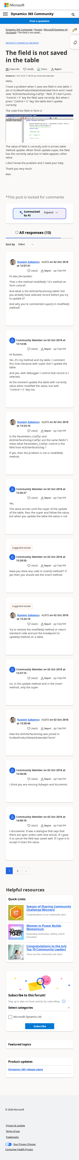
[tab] (33, 234)
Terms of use (13, 1131)
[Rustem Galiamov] (13, 262)
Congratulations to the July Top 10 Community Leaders (46, 948)
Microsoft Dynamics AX (27, 1016)
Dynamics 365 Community (32, 14)
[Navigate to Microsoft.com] (14, 5)
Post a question (39, 21)
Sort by (10, 244)
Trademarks (12, 1137)
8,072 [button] (45, 262)
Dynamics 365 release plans (25, 1069)
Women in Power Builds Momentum (43, 927)
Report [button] (58, 69)
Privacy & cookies (15, 1125)
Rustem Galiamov (28, 262)
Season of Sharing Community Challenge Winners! (48, 908)
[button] (73, 14)
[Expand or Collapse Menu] (5, 14)
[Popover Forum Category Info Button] (64, 1001)
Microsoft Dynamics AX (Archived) (22, 43)
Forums (38, 29)
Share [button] (44, 69)
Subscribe (40, 1026)
